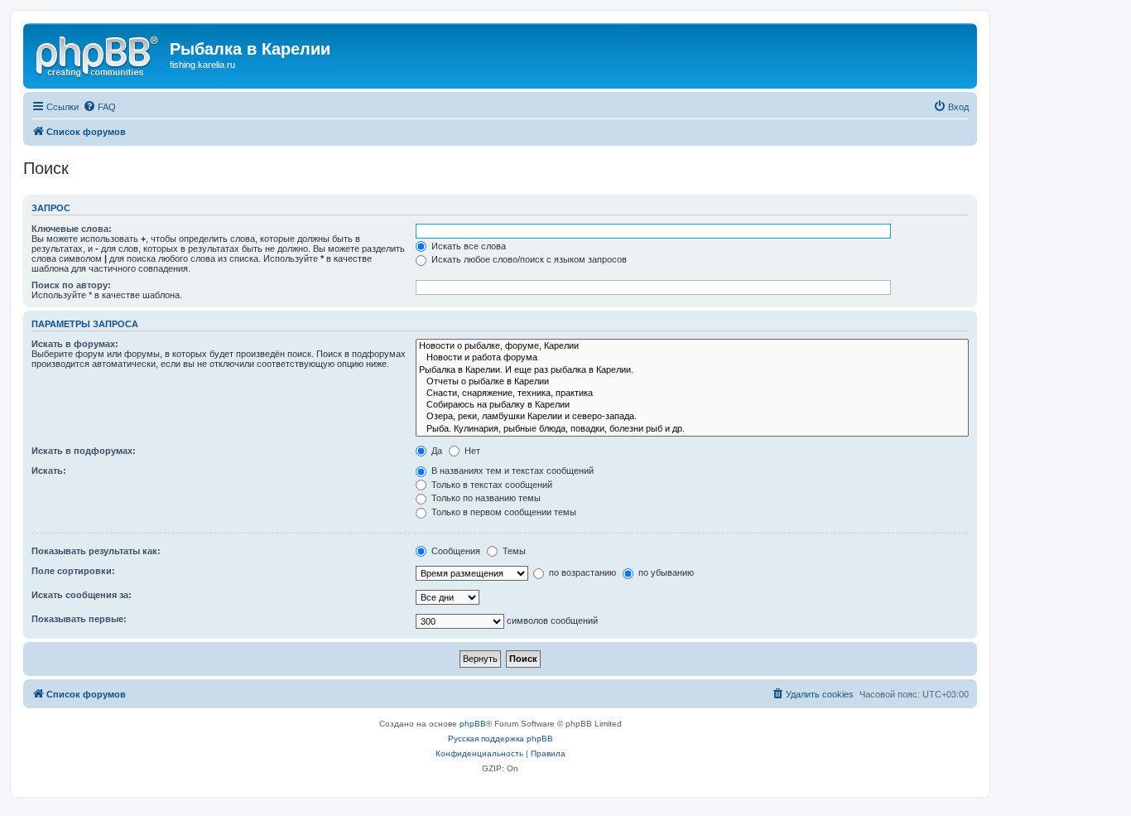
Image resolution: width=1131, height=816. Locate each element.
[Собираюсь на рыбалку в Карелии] (692, 405)
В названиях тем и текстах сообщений (511, 471)
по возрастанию (581, 572)
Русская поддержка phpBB (500, 738)
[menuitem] (99, 107)
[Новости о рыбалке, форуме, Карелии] (692, 346)
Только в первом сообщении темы (502, 512)
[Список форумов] (98, 53)
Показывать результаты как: (96, 551)
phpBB (473, 723)
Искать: (48, 471)
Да (435, 451)
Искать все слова (467, 246)
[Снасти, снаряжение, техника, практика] (692, 393)
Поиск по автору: (71, 285)
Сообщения (454, 551)
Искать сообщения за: (81, 595)
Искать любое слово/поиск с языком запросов (528, 259)
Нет (471, 451)
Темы (513, 551)
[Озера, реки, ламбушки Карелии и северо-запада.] (692, 416)
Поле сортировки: (73, 571)
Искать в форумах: (74, 344)
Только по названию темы (485, 498)
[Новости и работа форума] (692, 358)
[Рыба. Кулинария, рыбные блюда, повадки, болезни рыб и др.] (692, 429)
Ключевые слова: (71, 229)
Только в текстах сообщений (490, 485)
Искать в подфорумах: (83, 451)
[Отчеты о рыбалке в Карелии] (692, 382)
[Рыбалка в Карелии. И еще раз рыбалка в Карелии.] (692, 370)
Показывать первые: (79, 619)
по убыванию (665, 572)
